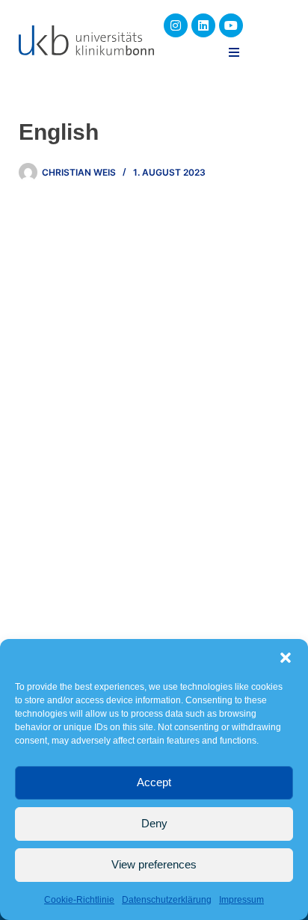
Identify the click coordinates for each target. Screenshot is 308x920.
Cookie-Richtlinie (79, 900)
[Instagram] (176, 25)
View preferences (154, 864)
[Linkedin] (203, 25)
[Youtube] (231, 25)
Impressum (241, 900)
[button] (285, 657)
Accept (154, 782)
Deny (154, 823)
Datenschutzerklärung (167, 900)
